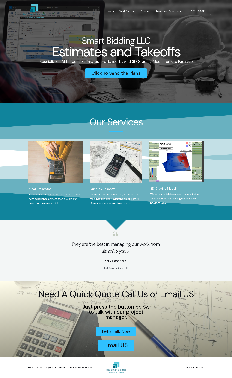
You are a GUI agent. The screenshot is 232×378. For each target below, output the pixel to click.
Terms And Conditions (168, 11)
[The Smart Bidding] (33, 11)
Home (111, 11)
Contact (146, 11)
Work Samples (127, 11)
